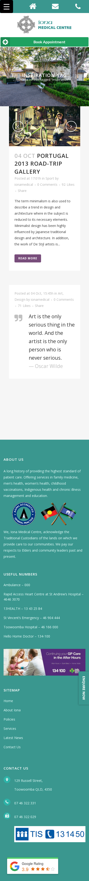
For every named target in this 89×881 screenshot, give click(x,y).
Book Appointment (49, 42)
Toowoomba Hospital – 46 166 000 (31, 627)
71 (24, 305)
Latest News (13, 737)
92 (68, 184)
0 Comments (47, 184)
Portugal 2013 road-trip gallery (41, 163)
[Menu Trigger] (6, 6)
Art (60, 293)
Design (19, 299)
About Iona (12, 710)
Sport (50, 178)
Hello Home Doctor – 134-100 (27, 636)
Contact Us (12, 747)
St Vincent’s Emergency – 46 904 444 (32, 617)
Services (10, 728)
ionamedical (23, 184)
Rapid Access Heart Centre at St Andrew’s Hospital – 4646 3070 (44, 597)
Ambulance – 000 (17, 585)
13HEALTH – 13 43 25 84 (23, 608)
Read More (27, 258)
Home (24, 79)
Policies (9, 719)
